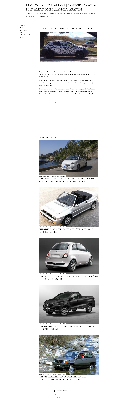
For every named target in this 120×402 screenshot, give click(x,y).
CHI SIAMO (49, 16)
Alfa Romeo (23, 30)
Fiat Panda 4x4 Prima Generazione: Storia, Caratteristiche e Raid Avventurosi (62, 378)
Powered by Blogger (61, 390)
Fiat (21, 32)
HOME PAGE (30, 16)
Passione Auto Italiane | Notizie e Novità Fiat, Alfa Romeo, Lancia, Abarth (61, 7)
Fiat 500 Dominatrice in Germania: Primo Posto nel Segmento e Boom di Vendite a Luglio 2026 (67, 180)
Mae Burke (65, 394)
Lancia (21, 37)
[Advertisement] (69, 120)
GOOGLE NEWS (40, 16)
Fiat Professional (25, 35)
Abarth (22, 28)
